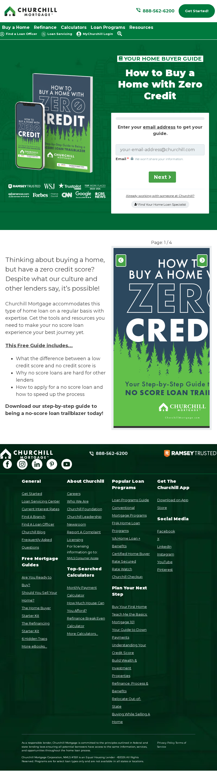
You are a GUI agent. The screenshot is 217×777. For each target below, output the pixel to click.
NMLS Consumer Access (82, 558)
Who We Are (78, 501)
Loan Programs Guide (130, 500)
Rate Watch (122, 569)
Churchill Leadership (84, 517)
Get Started (32, 494)
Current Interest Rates (40, 509)
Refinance (45, 27)
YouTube (165, 562)
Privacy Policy (166, 742)
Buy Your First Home (129, 607)
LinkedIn (164, 547)
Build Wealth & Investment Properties (124, 668)
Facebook (166, 531)
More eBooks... (34, 646)
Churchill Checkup (127, 577)
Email (123, 159)
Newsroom (76, 524)
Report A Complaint (84, 532)
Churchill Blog (33, 532)
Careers (73, 494)
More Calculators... (82, 634)
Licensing (75, 540)
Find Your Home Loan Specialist (162, 204)
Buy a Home (16, 27)
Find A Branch (33, 517)
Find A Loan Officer (38, 524)
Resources (141, 27)
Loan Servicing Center (41, 501)
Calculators (74, 27)
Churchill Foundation (84, 509)
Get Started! (197, 11)
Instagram (165, 554)
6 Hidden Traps (34, 639)
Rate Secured (124, 561)
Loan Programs (108, 27)
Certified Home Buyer (131, 554)
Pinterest (165, 570)
